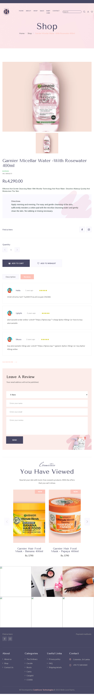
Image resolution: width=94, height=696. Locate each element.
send (14, 440)
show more (7, 362)
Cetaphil (30, 675)
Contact (56, 11)
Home (21, 33)
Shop (30, 33)
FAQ (51, 663)
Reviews (27, 277)
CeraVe (30, 663)
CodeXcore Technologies (43, 690)
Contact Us (8, 667)
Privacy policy (54, 659)
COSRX (30, 680)
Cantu (29, 671)
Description (11, 277)
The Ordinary (32, 659)
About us (8, 659)
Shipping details (55, 667)
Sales (42, 11)
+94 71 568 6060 (80, 665)
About (28, 11)
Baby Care (48, 12)
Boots (29, 667)
